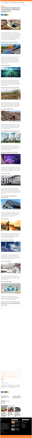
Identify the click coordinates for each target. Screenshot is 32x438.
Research (15, 2)
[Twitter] (4, 15)
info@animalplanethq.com (4, 432)
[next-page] (20, 406)
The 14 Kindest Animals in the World (18, 425)
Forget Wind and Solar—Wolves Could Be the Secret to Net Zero (5, 397)
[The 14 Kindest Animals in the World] (13, 425)
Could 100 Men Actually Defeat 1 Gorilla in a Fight (17, 429)
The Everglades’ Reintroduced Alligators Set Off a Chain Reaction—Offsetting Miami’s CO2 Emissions (4, 414)
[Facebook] (2, 15)
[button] (30, 3)
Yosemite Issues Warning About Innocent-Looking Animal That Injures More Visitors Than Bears (17, 414)
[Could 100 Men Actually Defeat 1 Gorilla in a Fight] (13, 429)
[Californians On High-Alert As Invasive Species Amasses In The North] (11, 409)
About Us (1, 0)
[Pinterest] (5, 15)
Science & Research (24, 422)
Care (10, 2)
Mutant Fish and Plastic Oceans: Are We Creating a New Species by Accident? (16, 397)
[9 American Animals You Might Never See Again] (13, 422)
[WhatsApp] (7, 15)
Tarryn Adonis (3, 12)
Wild (18, 2)
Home (2, 2)
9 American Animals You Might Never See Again (17, 422)
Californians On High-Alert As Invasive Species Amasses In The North (10, 414)
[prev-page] (19, 406)
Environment (22, 2)
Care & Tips (23, 427)
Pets (12, 2)
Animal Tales (6, 2)
